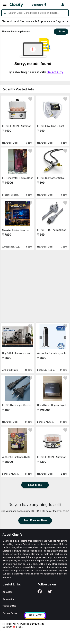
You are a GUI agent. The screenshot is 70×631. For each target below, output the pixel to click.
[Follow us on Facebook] (40, 592)
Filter (61, 31)
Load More (35, 484)
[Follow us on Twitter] (50, 592)
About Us (7, 592)
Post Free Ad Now (35, 520)
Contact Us (8, 599)
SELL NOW (35, 615)
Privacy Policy (10, 613)
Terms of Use (9, 606)
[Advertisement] (35, 286)
